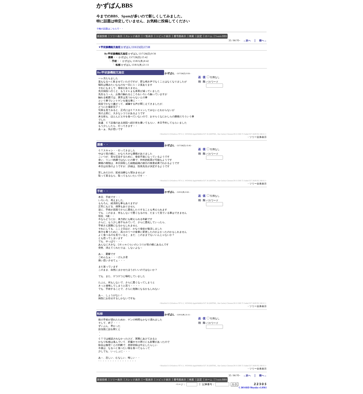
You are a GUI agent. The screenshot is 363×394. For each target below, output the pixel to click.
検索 (191, 36)
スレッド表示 (132, 36)
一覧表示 (148, 36)
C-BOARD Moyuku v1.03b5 (253, 387)
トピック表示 (163, 36)
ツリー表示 (116, 36)
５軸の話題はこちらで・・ (110, 28)
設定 (199, 36)
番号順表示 (180, 36)
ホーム (208, 36)
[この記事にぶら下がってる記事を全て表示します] (102, 53)
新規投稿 (102, 36)
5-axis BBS (221, 36)
